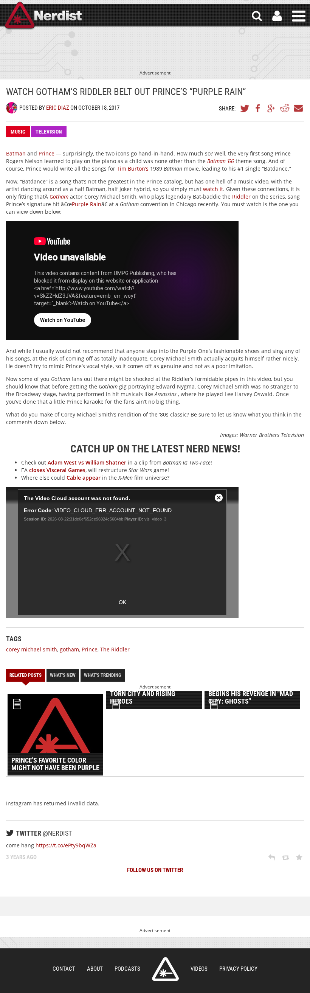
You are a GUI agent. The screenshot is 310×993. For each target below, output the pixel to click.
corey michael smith (31, 649)
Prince (46, 153)
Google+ (271, 108)
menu (298, 16)
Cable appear (84, 477)
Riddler (241, 196)
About (95, 968)
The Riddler (115, 649)
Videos (199, 968)
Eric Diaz (57, 107)
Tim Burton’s (133, 168)
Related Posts (25, 675)
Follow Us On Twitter (155, 870)
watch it (213, 189)
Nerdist (43, 16)
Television (49, 132)
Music (18, 132)
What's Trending (102, 675)
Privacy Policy (238, 968)
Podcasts (127, 968)
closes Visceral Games (57, 470)
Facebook (258, 108)
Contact (64, 968)
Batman (16, 153)
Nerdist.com (165, 969)
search (257, 16)
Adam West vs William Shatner (87, 462)
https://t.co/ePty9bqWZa (66, 845)
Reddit (285, 108)
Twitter (245, 108)
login (277, 16)
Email (298, 108)
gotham (69, 649)
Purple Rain (86, 204)
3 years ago (21, 857)
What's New (63, 675)
